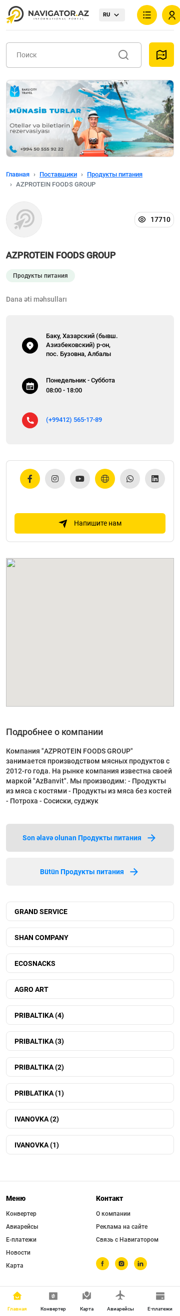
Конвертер (21, 1213)
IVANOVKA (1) (36, 1145)
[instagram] (121, 1263)
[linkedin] (140, 1263)
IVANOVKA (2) (36, 1119)
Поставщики (58, 174)
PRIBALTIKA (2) (39, 1067)
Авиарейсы (22, 1226)
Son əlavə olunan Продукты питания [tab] (82, 838)
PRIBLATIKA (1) (39, 1093)
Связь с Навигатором (127, 1239)
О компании (113, 1213)
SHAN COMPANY (41, 937)
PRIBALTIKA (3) (39, 1041)
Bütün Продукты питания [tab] (82, 872)
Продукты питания (114, 174)
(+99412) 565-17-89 (74, 419)
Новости (18, 1252)
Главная (18, 174)
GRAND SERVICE (41, 912)
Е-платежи (21, 1239)
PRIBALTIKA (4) (39, 1015)
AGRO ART (31, 989)
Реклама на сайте (122, 1226)
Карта (15, 1265)
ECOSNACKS (35, 963)
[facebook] (102, 1263)
